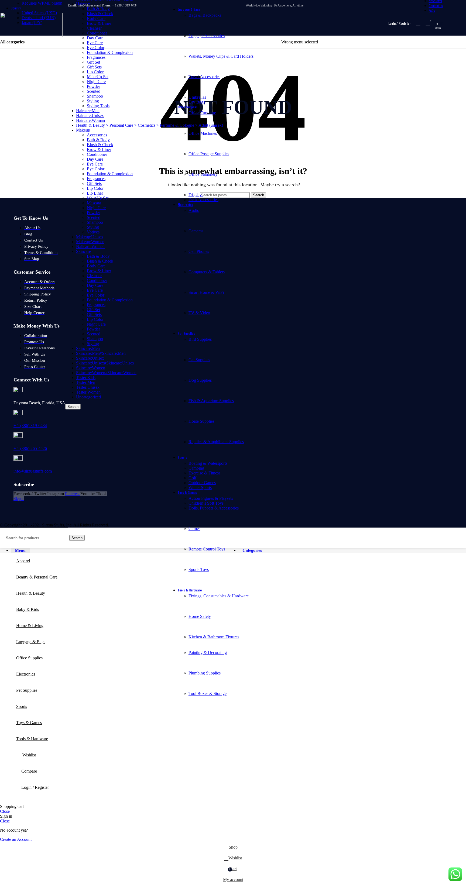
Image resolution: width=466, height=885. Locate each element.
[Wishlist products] (418, 23)
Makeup (83, 130)
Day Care (95, 159)
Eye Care (95, 164)
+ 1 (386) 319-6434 (30, 425)
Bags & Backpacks (205, 15)
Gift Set (93, 62)
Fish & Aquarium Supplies (211, 400)
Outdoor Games (202, 482)
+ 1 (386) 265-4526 (30, 448)
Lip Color (95, 72)
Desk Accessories (203, 199)
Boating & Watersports (208, 463)
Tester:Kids (85, 377)
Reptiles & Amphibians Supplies (216, 441)
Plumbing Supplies (205, 673)
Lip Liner (95, 193)
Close (5, 811)
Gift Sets (94, 67)
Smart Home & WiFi (206, 292)
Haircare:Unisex (90, 115)
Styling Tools (98, 106)
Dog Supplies (200, 380)
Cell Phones (199, 251)
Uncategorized (88, 397)
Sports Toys (199, 569)
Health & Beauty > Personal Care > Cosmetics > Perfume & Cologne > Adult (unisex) (149, 125)
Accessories (97, 135)
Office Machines (203, 133)
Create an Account (16, 839)
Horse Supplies (201, 421)
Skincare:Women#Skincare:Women (106, 372)
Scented (93, 91)
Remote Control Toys (207, 549)
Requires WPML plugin (42, 3)
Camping (196, 468)
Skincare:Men (88, 348)
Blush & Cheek (100, 13)
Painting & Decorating (208, 652)
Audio (194, 210)
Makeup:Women (90, 241)
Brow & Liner (99, 23)
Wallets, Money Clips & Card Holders (221, 56)
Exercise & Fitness (204, 473)
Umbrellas (197, 97)
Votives (93, 232)
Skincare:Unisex (90, 358)
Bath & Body (98, 8)
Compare (29, 771)
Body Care (96, 18)
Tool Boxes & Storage (208, 693)
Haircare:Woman (90, 120)
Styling (93, 101)
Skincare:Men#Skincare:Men (101, 353)
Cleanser (94, 28)
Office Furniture (202, 113)
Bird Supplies (200, 339)
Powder (93, 86)
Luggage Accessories (207, 35)
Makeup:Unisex (89, 237)
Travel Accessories (204, 76)
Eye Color (95, 169)
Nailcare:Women (90, 246)
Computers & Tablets (207, 272)
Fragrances (96, 57)
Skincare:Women (90, 368)
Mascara (94, 203)
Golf (192, 478)
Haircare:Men (88, 110)
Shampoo (95, 96)
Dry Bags (197, 102)
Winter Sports (200, 487)
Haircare (83, 4)
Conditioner (97, 33)
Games (194, 528)
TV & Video (199, 313)
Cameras (196, 231)
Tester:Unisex (88, 387)
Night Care (96, 81)
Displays (196, 194)
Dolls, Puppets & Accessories (214, 508)
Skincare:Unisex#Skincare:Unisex (105, 363)
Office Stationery (203, 174)
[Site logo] (31, 35)
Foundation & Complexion (110, 52)
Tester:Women (88, 392)
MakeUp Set (97, 76)
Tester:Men (85, 382)
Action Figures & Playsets (211, 498)
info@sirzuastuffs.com (32, 471)
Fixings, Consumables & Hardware (219, 596)
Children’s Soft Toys (206, 503)
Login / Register (35, 787)
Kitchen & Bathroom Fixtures (214, 637)
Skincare (83, 251)
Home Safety (200, 616)
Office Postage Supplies (209, 153)
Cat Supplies (199, 359)
